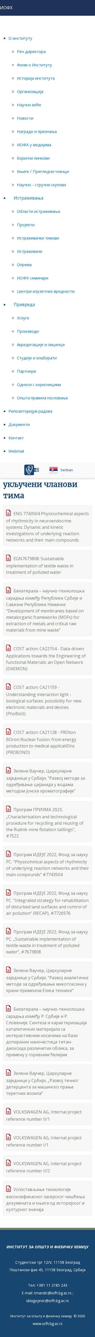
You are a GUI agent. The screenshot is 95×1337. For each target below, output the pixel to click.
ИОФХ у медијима (34, 144)
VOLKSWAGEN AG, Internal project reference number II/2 (44, 1167)
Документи (19, 424)
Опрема (24, 264)
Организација (30, 91)
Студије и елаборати (37, 357)
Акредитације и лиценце (41, 344)
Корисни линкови (33, 158)
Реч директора (31, 51)
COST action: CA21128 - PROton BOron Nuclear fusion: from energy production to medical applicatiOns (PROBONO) (41, 742)
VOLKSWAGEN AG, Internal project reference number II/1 (44, 1115)
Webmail (16, 451)
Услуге (23, 317)
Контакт (16, 437)
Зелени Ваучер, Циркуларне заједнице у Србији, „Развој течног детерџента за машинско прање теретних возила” (42, 1083)
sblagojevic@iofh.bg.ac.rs (47, 1300)
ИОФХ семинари (32, 278)
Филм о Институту (34, 64)
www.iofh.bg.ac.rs (48, 1323)
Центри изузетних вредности (45, 291)
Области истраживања (38, 211)
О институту (20, 38)
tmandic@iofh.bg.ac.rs (53, 1292)
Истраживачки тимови (38, 238)
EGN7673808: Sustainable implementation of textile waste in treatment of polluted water (39, 565)
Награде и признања (37, 131)
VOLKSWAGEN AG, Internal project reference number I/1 (44, 1141)
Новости (25, 118)
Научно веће (29, 104)
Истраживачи (29, 251)
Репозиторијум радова (30, 411)
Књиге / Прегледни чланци (43, 171)
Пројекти (26, 224)
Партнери (26, 371)
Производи (28, 331)
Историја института (36, 78)
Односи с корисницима (39, 384)
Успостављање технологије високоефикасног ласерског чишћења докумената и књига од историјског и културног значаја (45, 1199)
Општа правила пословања (42, 397)
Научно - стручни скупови (41, 184)
